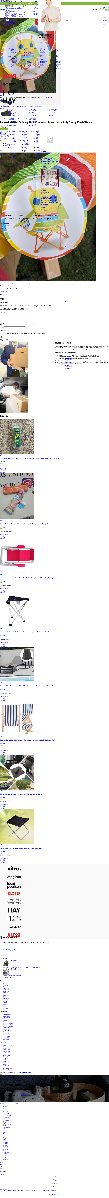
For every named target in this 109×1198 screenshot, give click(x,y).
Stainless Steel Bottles (58, 67)
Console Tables (33, 111)
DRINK (54, 48)
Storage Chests (53, 109)
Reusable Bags (28, 67)
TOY (9, 57)
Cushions (14, 133)
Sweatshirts (37, 1)
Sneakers (36, 14)
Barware (13, 49)
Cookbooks (43, 49)
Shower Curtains (26, 142)
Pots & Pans (37, 148)
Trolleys (51, 115)
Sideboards (11, 122)
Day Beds (11, 111)
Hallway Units (12, 125)
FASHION (40, 59)
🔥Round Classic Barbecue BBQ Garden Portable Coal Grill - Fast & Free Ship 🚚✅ (49, 160)
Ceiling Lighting (38, 133)
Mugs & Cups (42, 56)
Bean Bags (13, 138)
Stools (25, 135)
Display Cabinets (13, 124)
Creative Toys (13, 66)
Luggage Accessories (29, 61)
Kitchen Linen (38, 155)
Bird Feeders (29, 53)
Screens (51, 113)
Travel (18, 16)
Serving (13, 53)
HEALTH (54, 59)
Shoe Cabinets (52, 112)
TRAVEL (25, 59)
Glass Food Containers (58, 61)
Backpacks (19, 14)
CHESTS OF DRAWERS (12, 118)
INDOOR (10, 48)
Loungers (26, 134)
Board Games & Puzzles (13, 62)
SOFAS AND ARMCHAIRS (13, 108)
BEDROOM (11, 144)
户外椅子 (43, 207)
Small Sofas (12, 113)
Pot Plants (28, 52)
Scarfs (35, 5)
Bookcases (11, 119)
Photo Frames (13, 135)
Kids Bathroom (33, 122)
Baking (42, 51)
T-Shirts (18, 6)
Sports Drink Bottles (58, 64)
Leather (36, 13)
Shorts (18, 10)
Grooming (42, 65)
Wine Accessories (58, 53)
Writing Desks (32, 113)
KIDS (15, 4)
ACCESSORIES (35, 4)
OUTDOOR (26, 48)
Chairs (25, 133)
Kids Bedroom (32, 119)
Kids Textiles (32, 125)
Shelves (25, 137)
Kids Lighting (32, 124)
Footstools (11, 109)
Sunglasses (37, 8)
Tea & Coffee (56, 56)
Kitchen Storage (38, 158)
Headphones (43, 61)
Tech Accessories (29, 64)
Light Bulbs (37, 142)
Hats (35, 7)
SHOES (33, 11)
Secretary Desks (33, 112)
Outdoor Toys (28, 56)
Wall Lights (37, 136)
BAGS (15, 13)
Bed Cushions (14, 146)
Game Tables (32, 115)
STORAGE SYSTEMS (52, 108)
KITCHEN (40, 48)
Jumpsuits (19, 1)
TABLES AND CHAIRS (32, 108)
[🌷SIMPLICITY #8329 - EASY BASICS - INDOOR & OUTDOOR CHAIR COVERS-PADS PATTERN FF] (50, 186)
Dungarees (19, 8)
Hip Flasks (57, 51)
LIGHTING (35, 131)
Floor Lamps (37, 139)
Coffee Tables (32, 109)
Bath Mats (25, 151)
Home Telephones (14, 140)
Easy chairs (12, 115)
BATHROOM (24, 140)
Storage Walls (12, 121)
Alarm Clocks (13, 158)
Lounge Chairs (12, 112)
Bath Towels (25, 148)
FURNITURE (24, 131)
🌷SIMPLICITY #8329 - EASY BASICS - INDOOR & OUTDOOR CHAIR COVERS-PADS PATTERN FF (49, 200)
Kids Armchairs (33, 121)
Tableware (13, 51)
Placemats (13, 52)
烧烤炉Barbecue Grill (46, 167)
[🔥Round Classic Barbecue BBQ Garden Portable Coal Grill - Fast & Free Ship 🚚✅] (50, 147)
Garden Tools (27, 50)
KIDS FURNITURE (31, 118)
